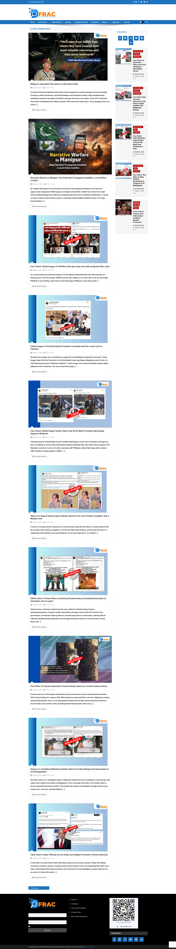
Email (30, 919)
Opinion (68, 22)
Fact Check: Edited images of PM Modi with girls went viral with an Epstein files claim (70, 266)
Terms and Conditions (78, 908)
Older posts (35, 888)
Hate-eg (136, 205)
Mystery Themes (89, 947)
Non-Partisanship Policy (79, 916)
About (104, 22)
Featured (136, 54)
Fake (135, 129)
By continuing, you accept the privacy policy (44, 926)
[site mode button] (142, 22)
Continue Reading (40, 110)
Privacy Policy (76, 912)
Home (32, 22)
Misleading (137, 56)
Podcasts (95, 22)
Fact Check (42, 22)
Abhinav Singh (49, 87)
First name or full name (35, 912)
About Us (74, 899)
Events (126, 22)
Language (115, 22)
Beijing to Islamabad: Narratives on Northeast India (54, 84)
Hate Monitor (57, 22)
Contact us (74, 904)
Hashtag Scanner (81, 22)
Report (136, 208)
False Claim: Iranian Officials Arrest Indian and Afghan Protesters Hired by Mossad (69, 854)
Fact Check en (138, 51)
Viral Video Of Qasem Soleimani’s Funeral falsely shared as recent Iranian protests (68, 686)
